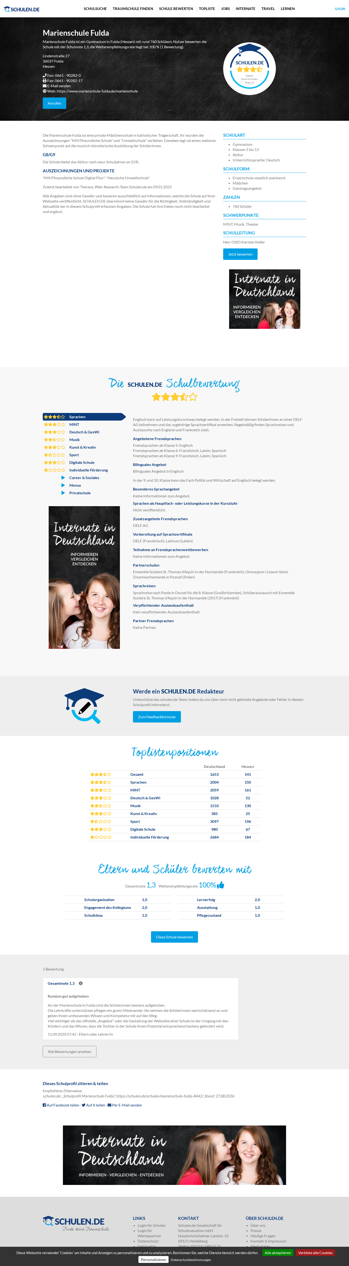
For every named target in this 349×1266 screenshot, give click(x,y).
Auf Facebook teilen (62, 1105)
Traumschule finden (133, 8)
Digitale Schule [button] (81, 462)
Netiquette (147, 1246)
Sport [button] (74, 454)
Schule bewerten (176, 8)
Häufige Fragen (262, 1235)
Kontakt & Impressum (268, 1241)
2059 (214, 790)
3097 (214, 821)
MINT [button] (74, 424)
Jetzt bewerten (240, 254)
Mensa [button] (75, 485)
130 (248, 805)
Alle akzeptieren (278, 1252)
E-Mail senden (59, 85)
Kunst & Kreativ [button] (82, 447)
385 (214, 813)
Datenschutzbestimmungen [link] (191, 1260)
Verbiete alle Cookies (315, 1252)
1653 (214, 774)
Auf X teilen (95, 1105)
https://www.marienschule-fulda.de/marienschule (97, 91)
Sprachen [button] (77, 416)
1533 (214, 805)
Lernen (288, 8)
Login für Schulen (152, 1225)
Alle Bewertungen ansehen (69, 1051)
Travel (268, 8)
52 (248, 797)
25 (248, 813)
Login (340, 9)
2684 (214, 837)
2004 (214, 782)
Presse (255, 1230)
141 (248, 774)
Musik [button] (74, 439)
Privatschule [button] (80, 492)
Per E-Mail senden (126, 1105)
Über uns (257, 1225)
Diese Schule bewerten (174, 937)
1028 (214, 797)
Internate (245, 8)
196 (248, 821)
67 (248, 829)
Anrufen (54, 103)
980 (214, 829)
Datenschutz (148, 1241)
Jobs (225, 8)
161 (248, 790)
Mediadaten (260, 1246)
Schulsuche (95, 8)
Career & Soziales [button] (84, 477)
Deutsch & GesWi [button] (84, 432)
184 (248, 837)
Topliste (207, 8)
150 (248, 782)
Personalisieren (153, 1259)
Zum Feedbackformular (157, 716)
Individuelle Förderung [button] (88, 470)
